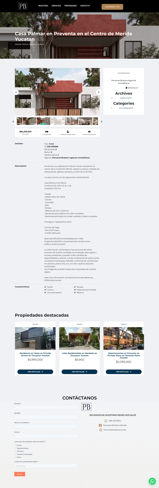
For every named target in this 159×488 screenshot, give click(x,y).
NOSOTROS (43, 6)
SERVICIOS (56, 6)
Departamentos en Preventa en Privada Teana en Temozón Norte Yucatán (123, 355)
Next (99, 92)
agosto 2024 (126, 98)
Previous (16, 92)
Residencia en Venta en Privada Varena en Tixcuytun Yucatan (35, 354)
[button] (152, 481)
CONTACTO (85, 6)
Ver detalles (34, 372)
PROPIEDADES (70, 6)
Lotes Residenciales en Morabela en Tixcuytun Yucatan (79, 354)
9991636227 (132, 88)
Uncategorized (126, 108)
